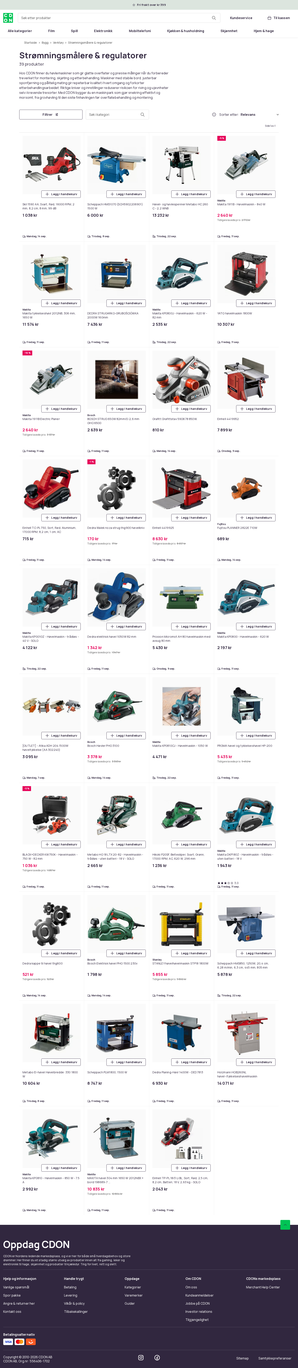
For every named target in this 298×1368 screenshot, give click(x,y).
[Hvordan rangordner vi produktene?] (214, 114)
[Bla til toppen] (285, 1225)
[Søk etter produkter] (214, 18)
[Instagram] (140, 1357)
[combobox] (119, 18)
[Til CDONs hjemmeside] (8, 18)
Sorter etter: (229, 114)
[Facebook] (157, 1357)
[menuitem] (20, 31)
